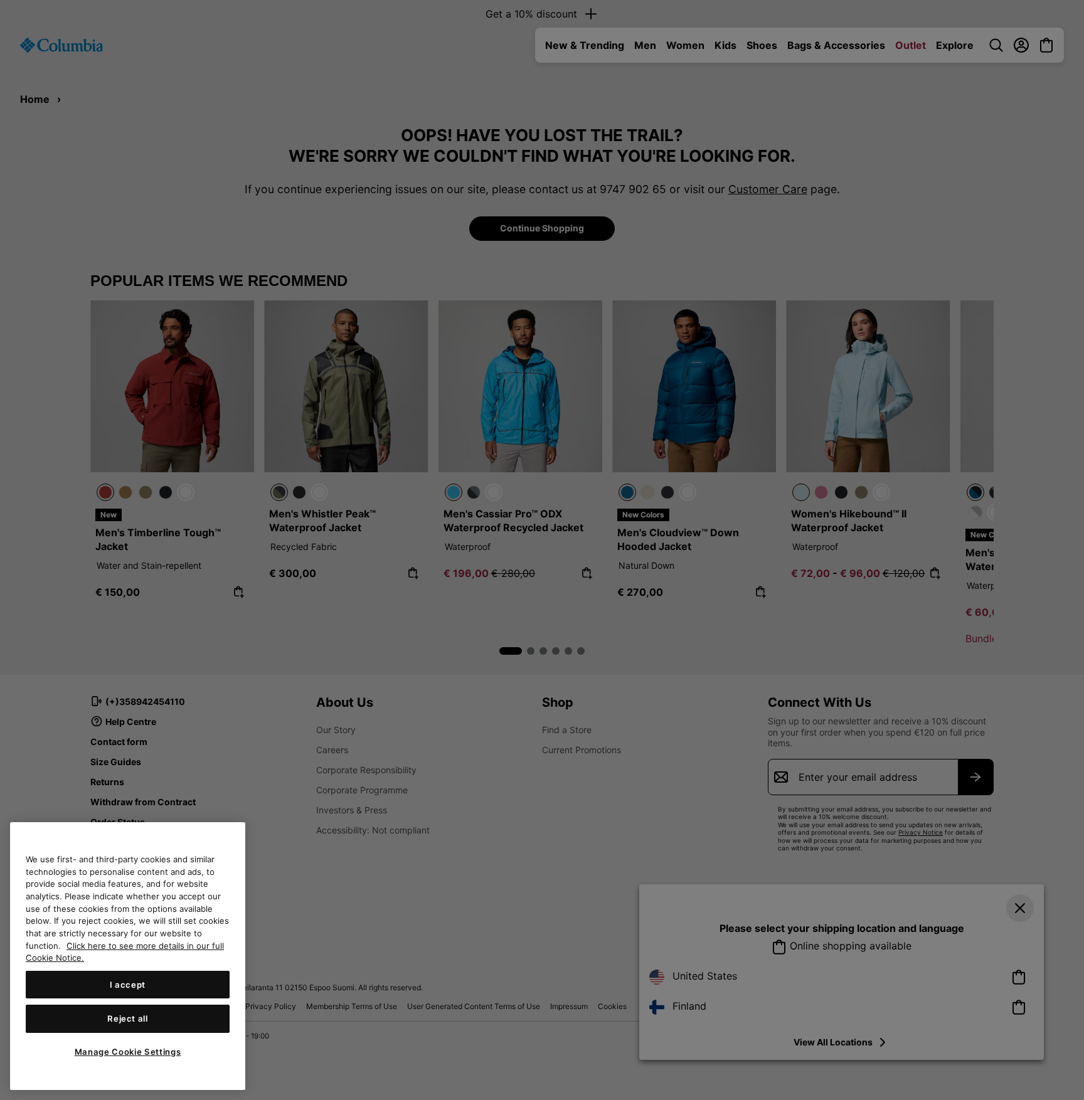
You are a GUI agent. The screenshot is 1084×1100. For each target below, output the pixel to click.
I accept (128, 985)
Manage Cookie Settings (128, 1052)
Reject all (127, 1018)
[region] (127, 956)
